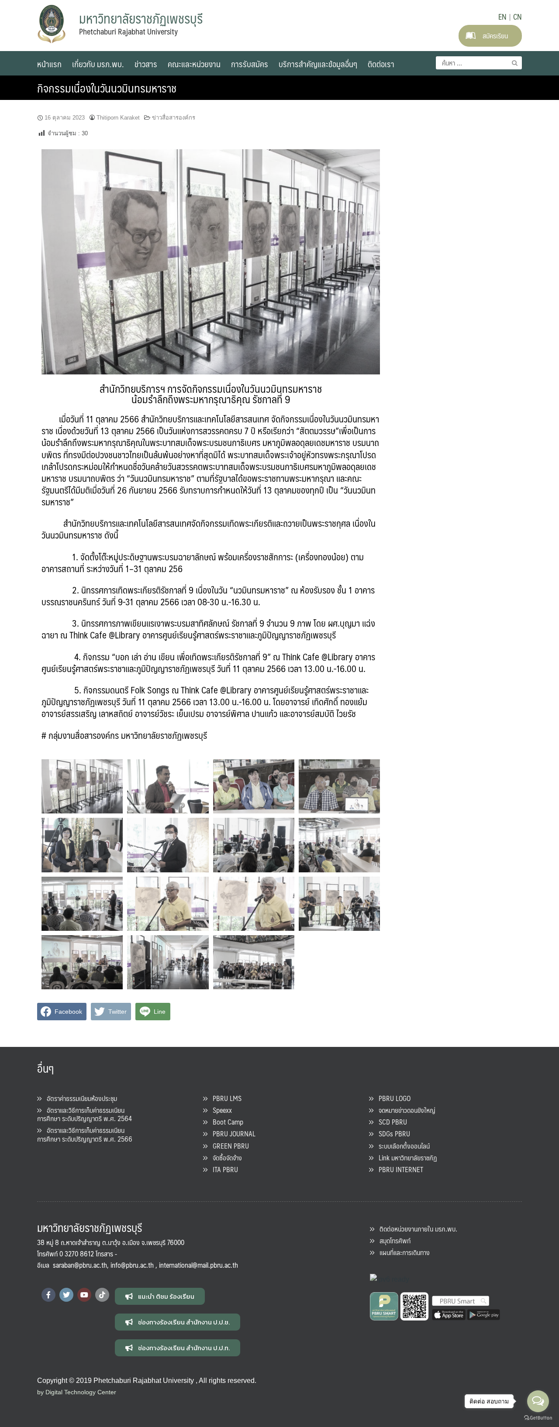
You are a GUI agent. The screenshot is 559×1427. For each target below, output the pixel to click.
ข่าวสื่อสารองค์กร (173, 117)
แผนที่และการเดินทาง (402, 1252)
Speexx (219, 1110)
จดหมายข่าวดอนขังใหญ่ (404, 1110)
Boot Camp (225, 1122)
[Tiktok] (102, 1295)
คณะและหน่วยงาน (194, 64)
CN (517, 16)
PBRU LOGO (392, 1098)
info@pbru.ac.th (132, 1265)
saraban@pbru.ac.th (80, 1265)
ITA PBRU (222, 1169)
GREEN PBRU (228, 1146)
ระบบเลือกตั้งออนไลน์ (401, 1146)
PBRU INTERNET (398, 1169)
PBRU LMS (224, 1098)
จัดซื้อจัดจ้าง (224, 1157)
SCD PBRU (390, 1122)
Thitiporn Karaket (118, 117)
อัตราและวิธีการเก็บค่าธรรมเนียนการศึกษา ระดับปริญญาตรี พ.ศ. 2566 (84, 1134)
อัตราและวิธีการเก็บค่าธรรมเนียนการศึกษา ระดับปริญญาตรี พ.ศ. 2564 (84, 1114)
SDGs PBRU (391, 1133)
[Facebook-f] (48, 1295)
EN (502, 16)
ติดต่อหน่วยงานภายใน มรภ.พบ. (415, 1229)
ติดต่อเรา (381, 64)
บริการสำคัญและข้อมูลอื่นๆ (318, 64)
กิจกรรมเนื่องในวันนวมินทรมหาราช (106, 87)
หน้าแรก (49, 64)
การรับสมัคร (249, 64)
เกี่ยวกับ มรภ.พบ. (98, 64)
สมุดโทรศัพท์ (392, 1240)
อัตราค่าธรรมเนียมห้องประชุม (79, 1098)
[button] (160, 1296)
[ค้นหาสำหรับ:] (479, 62)
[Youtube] (84, 1295)
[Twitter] (66, 1295)
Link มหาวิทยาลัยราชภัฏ (405, 1157)
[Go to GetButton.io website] (538, 1418)
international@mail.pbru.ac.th (198, 1265)
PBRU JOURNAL (231, 1133)
